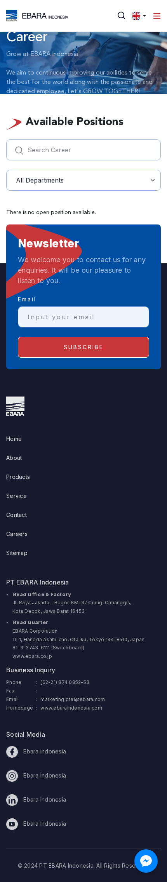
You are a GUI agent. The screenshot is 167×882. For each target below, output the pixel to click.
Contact (16, 514)
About (14, 457)
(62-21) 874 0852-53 (64, 682)
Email (27, 299)
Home (14, 438)
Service (16, 495)
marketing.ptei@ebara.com (72, 699)
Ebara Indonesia (44, 751)
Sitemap (17, 553)
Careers (17, 534)
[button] (139, 15)
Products (18, 476)
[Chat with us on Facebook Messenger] (146, 861)
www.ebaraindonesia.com (71, 708)
